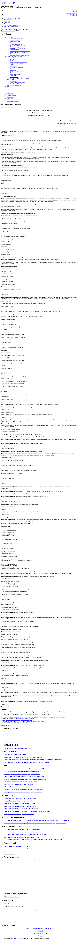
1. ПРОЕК (6, 754)
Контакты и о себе (11, 95)
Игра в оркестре (34, 717)
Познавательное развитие (16, 47)
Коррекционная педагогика (17, 63)
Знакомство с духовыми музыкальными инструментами (15, 717)
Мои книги (7, 23)
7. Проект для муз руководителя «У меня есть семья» (18, 784)
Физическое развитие (15, 53)
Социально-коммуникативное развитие (20, 51)
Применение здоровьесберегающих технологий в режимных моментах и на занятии (23, 721)
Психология (13, 73)
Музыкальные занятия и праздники (19, 68)
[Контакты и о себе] (9, 742)
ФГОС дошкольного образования (18, 52)
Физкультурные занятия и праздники (19, 78)
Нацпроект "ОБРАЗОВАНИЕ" (18, 45)
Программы (13, 70)
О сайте (9, 99)
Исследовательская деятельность (18, 62)
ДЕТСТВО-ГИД (9, 3)
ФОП (76, 10)
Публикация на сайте (71, 13)
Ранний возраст (14, 77)
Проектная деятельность (16, 71)
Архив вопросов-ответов (16, 38)
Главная (75, 11)
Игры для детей (14, 81)
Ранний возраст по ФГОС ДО (17, 48)
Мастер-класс (13, 66)
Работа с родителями (15, 74)
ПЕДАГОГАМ (73, 14)
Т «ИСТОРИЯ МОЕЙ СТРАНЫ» (18, 754)
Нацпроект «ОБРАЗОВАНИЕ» (12, 18)
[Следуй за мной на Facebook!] (10, 29)
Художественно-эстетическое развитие (20, 55)
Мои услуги (10, 98)
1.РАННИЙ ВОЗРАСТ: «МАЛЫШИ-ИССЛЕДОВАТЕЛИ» (20, 798)
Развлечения (13, 75)
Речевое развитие (14, 49)
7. (4, 814)
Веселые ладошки (60, 717)
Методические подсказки (10, 19)
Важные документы (15, 41)
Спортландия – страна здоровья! (47, 717)
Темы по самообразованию (11, 26)
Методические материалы (16, 67)
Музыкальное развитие (16, 44)
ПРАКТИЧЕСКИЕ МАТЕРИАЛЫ (16, 56)
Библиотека (7, 21)
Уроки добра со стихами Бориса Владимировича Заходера (17, 720)
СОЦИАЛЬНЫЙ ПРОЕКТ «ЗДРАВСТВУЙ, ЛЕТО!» (19, 814)
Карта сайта (7, 22)
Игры (11, 60)
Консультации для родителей (17, 82)
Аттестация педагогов (15, 40)
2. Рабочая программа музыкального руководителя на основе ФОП (22, 771)
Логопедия (12, 64)
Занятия (12, 59)
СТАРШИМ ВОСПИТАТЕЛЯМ (12, 25)
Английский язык (14, 57)
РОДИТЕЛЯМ (73, 15)
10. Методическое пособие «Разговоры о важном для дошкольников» (23, 792)
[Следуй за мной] (24, 29)
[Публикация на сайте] (12, 897)
